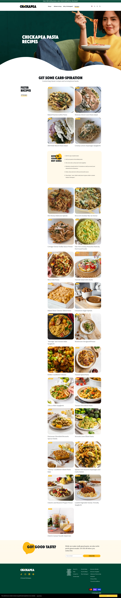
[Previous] (41, 1)
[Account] (94, 6)
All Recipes (24, 95)
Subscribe (92, 556)
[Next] (79, 1)
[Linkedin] (29, 574)
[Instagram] (25, 574)
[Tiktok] (21, 574)
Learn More (39, 595)
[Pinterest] (33, 574)
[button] (50, 6)
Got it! (108, 595)
